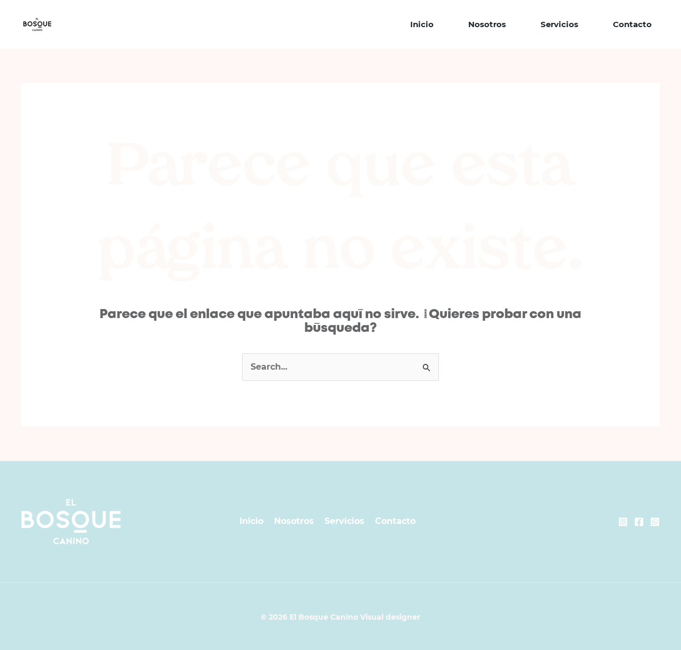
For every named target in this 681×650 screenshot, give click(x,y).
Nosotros (487, 24)
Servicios (559, 24)
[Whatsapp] (655, 522)
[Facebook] (639, 522)
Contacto (632, 24)
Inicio (422, 24)
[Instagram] (623, 522)
